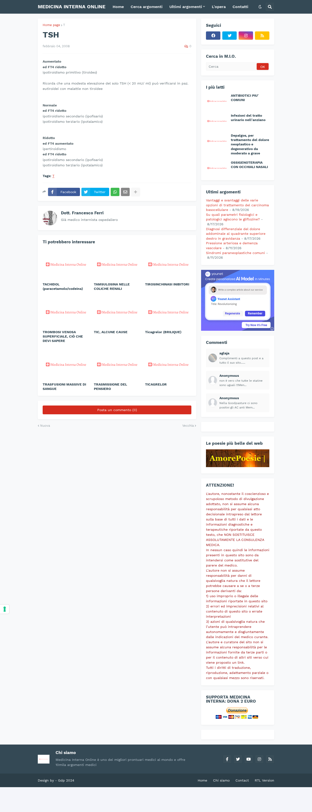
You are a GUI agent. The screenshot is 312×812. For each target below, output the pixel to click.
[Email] (125, 192)
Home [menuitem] (118, 6)
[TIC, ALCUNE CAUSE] (117, 311)
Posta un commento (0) (117, 410)
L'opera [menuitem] (219, 6)
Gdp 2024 (66, 780)
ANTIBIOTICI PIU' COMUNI (245, 98)
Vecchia (188, 425)
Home (202, 780)
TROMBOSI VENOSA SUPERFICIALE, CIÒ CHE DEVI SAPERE (63, 336)
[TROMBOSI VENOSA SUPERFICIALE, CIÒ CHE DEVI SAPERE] (66, 311)
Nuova (45, 425)
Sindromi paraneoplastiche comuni (235, 253)
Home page (51, 25)
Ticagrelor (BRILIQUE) (163, 332)
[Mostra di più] (135, 192)
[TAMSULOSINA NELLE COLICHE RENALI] (117, 264)
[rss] (262, 35)
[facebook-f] (227, 759)
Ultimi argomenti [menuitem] (185, 6)
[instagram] (246, 35)
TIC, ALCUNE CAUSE (110, 332)
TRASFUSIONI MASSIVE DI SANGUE (64, 386)
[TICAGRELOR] (168, 364)
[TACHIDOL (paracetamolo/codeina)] (66, 264)
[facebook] (213, 35)
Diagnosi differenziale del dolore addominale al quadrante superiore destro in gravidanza (235, 233)
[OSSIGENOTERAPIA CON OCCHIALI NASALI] (217, 167)
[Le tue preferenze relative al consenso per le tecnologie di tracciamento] (4, 609)
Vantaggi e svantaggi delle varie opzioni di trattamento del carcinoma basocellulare (237, 205)
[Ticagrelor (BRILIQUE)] (168, 311)
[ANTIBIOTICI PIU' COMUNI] (217, 100)
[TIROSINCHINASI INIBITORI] (168, 264)
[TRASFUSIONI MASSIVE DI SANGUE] (66, 364)
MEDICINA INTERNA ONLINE (72, 6)
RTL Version (264, 780)
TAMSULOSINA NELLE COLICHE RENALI (112, 286)
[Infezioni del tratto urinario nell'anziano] (217, 120)
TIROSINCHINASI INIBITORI (167, 284)
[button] (260, 6)
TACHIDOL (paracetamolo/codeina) (63, 286)
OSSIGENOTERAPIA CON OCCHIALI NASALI (249, 165)
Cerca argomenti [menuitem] (147, 6)
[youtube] (248, 759)
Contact (242, 780)
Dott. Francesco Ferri (82, 212)
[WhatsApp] (115, 192)
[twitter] (229, 35)
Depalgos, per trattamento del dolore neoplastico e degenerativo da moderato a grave (250, 144)
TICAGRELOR (156, 384)
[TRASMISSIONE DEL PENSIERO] (117, 364)
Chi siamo (221, 780)
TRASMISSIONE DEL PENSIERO (110, 386)
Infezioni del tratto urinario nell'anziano (248, 117)
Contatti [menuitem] (240, 6)
